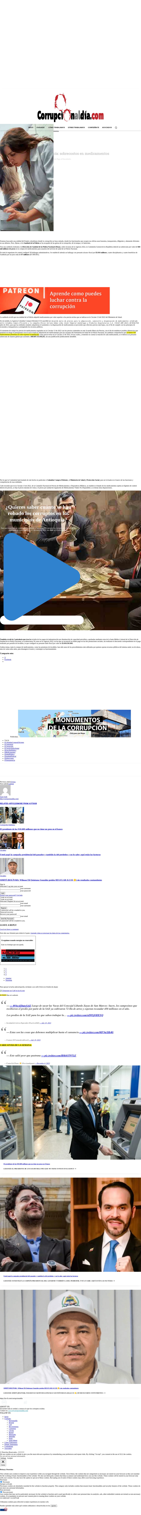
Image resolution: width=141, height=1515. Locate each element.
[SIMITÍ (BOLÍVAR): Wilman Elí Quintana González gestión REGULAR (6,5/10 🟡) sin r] (12, 874)
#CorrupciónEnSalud (11, 748)
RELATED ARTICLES (8, 803)
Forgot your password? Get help (11, 895)
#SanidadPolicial (10, 756)
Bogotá (11, 1423)
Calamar (11, 784)
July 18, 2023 (46, 1023)
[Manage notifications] (5, 1509)
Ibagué (11, 1433)
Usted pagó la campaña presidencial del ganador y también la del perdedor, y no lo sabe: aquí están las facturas (50, 854)
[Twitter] (11, 234)
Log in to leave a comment (9, 929)
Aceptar (3, 1510)
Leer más (39, 1169)
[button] (116, 127)
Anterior (8, 978)
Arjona (13, 782)
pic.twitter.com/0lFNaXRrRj (98, 1032)
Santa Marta (13, 1440)
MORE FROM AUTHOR (27, 803)
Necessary (6, 1482)
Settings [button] (3, 1458)
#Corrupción (8, 746)
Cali (10, 1425)
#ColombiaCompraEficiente (14, 742)
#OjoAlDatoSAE (22, 1005)
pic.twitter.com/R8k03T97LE (60, 1055)
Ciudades (7, 1419)
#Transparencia (9, 760)
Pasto (11, 1438)
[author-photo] (5, 795)
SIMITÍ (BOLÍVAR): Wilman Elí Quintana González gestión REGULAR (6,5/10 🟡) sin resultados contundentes (51, 880)
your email (24, 903)
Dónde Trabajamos (11, 1444)
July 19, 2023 (36, 1040)
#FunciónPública (10, 750)
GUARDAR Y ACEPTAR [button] (9, 1498)
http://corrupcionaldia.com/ (9, 799)
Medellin (12, 1436)
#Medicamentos (9, 752)
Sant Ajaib (3, 797)
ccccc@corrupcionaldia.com (18, 1411)
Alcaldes (3, 850)
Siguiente (9, 980)
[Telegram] (27, 234)
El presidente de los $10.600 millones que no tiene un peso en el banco (31, 829)
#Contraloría (8, 744)
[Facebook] (3, 234)
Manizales (12, 1435)
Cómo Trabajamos (10, 1442)
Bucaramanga (13, 1427)
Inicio (6, 1417)
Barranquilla (13, 1421)
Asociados (8, 1448)
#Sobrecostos (9, 758)
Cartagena (12, 1429)
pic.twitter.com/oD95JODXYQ (86, 1015)
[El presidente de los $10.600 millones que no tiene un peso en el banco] (12, 823)
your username (25, 888)
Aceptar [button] (10, 1458)
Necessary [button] (3, 1480)
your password (25, 891)
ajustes (53, 1506)
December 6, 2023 (43, 1063)
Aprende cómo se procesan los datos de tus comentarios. (50, 933)
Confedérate (8, 1446)
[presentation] (70, 1112)
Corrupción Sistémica (7, 825)
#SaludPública (9, 754)
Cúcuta (11, 1431)
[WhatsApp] (19, 234)
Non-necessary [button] (5, 1490)
